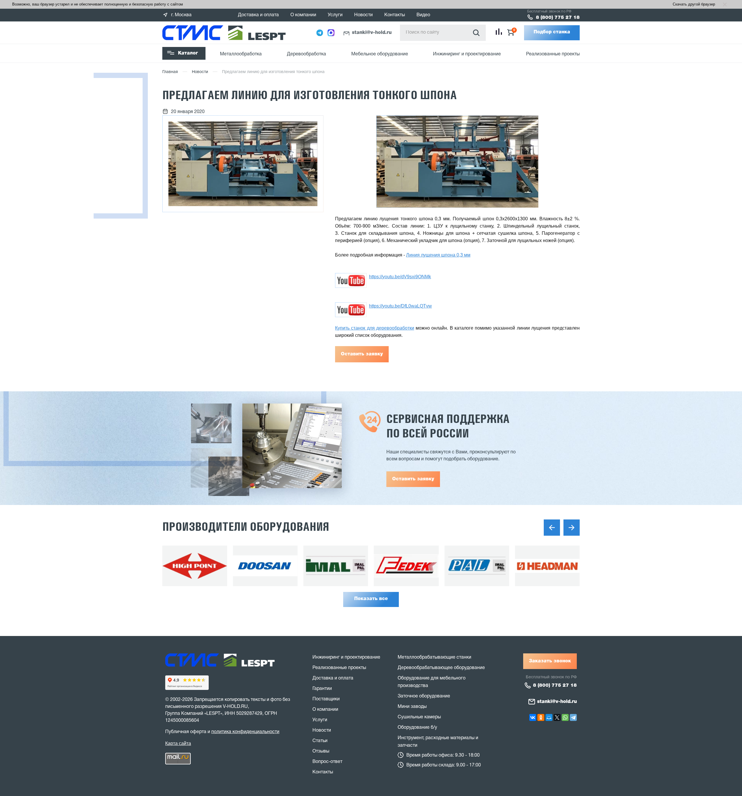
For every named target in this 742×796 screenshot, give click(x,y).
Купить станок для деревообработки (374, 328)
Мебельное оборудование (379, 54)
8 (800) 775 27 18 (558, 18)
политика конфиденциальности (245, 732)
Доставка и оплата (258, 15)
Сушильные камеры (419, 717)
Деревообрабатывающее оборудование (441, 668)
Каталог (188, 53)
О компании (303, 15)
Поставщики (326, 699)
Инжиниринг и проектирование (467, 54)
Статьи (320, 741)
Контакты (394, 15)
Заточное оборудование (424, 696)
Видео (423, 15)
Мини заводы (412, 707)
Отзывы (320, 751)
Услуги (335, 15)
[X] (557, 717)
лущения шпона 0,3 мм (445, 254)
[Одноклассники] (540, 717)
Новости (363, 15)
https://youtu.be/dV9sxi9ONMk (400, 276)
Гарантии (322, 689)
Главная (170, 72)
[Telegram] (573, 717)
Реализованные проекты (553, 54)
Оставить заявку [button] (413, 479)
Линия (413, 254)
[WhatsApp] (565, 717)
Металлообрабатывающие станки (434, 657)
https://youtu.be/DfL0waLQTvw (400, 306)
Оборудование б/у (417, 728)
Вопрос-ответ (327, 762)
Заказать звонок (550, 661)
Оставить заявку (362, 354)
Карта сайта (178, 743)
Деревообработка (306, 54)
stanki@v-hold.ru (372, 33)
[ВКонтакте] (532, 717)
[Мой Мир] (548, 717)
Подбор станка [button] (552, 32)
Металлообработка (241, 54)
